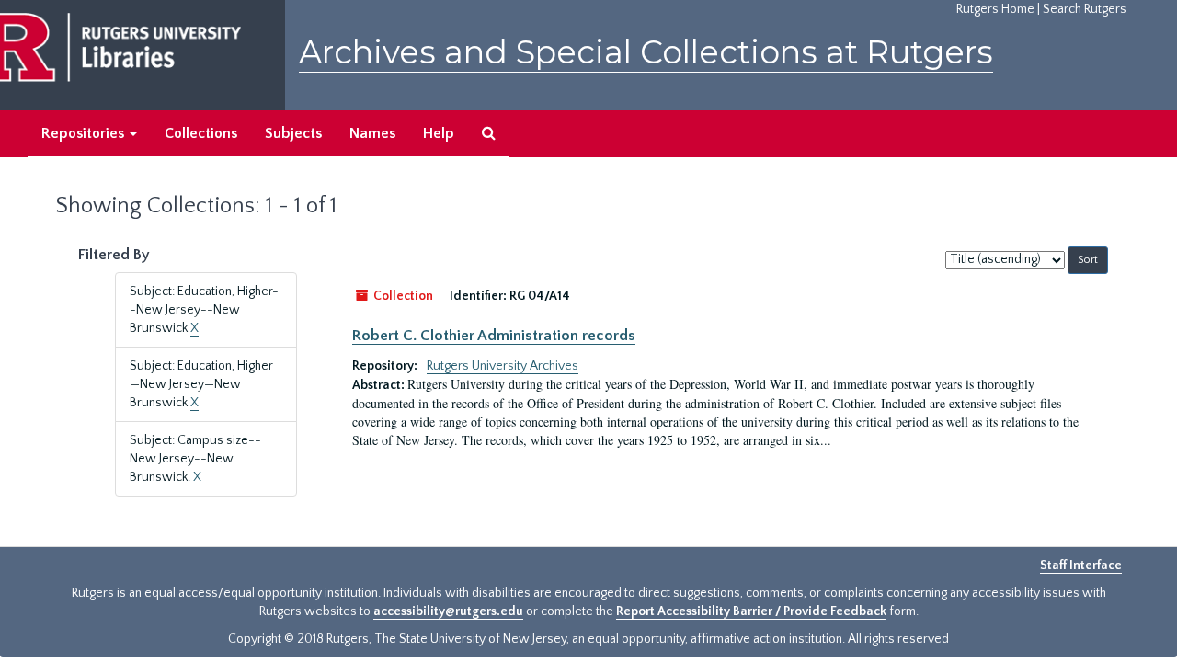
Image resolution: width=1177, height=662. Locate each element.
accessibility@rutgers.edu (448, 611)
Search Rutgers (1084, 9)
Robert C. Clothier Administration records (493, 335)
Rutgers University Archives (502, 366)
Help (438, 133)
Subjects (293, 133)
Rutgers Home (995, 9)
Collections (201, 133)
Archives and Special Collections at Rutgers (646, 52)
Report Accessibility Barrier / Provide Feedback (751, 611)
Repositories (84, 133)
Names (372, 133)
